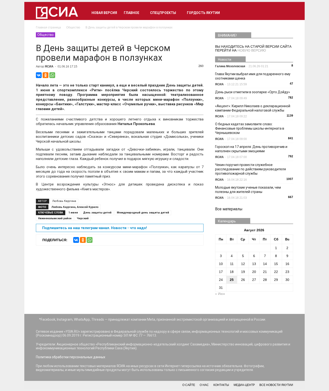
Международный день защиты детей (143, 212)
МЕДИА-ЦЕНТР (244, 385)
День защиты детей (97, 212)
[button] (287, 13)
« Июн (220, 294)
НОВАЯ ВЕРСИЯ (104, 13)
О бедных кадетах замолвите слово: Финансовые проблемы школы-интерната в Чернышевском (249, 128)
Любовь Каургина (64, 201)
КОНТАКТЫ (221, 385)
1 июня (73, 212)
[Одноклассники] (45, 75)
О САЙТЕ (188, 385)
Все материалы (229, 209)
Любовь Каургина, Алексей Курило (75, 206)
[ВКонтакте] (39, 75)
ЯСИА (49, 66)
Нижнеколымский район (55, 218)
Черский (83, 218)
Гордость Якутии (203, 13)
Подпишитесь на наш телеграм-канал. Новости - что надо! (94, 228)
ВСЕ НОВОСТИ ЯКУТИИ (276, 385)
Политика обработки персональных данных (70, 357)
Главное (131, 13)
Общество (45, 35)
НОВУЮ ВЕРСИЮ (251, 50)
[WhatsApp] (52, 75)
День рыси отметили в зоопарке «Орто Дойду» (252, 92)
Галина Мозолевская (230, 66)
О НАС (204, 385)
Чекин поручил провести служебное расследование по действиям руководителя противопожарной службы (250, 169)
